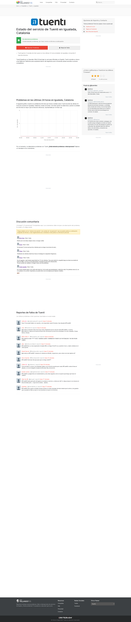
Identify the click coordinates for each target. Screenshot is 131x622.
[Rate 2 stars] (95, 76)
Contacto (71, 2)
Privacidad (63, 2)
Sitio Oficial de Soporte (92, 31)
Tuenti (30, 6)
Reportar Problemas (33, 47)
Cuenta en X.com (90, 26)
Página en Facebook (91, 29)
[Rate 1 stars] (92, 76)
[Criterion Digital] (65, 617)
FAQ (56, 2)
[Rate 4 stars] (101, 76)
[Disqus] (48, 254)
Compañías (49, 2)
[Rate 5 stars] (103, 76)
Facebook (77, 606)
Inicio (41, 2)
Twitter (76, 603)
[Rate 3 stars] (98, 76)
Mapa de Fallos (65, 47)
